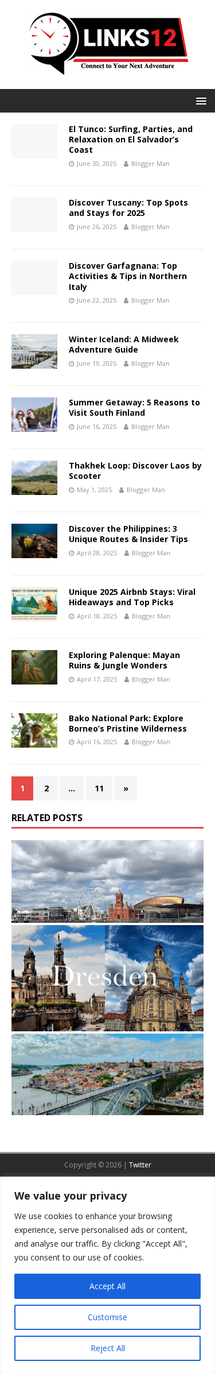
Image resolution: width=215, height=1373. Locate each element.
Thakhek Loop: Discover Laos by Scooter (135, 470)
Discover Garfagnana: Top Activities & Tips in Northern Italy (128, 276)
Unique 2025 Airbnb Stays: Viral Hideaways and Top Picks (132, 597)
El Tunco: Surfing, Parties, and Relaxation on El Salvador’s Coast (131, 139)
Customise (107, 1317)
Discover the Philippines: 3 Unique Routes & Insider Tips (128, 533)
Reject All (108, 1348)
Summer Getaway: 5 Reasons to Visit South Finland (134, 407)
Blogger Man (150, 163)
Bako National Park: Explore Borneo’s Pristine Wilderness (128, 723)
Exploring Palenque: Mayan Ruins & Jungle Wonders (124, 660)
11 (99, 788)
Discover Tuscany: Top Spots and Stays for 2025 (128, 207)
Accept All (107, 1286)
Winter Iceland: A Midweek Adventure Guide (124, 344)
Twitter (140, 1165)
